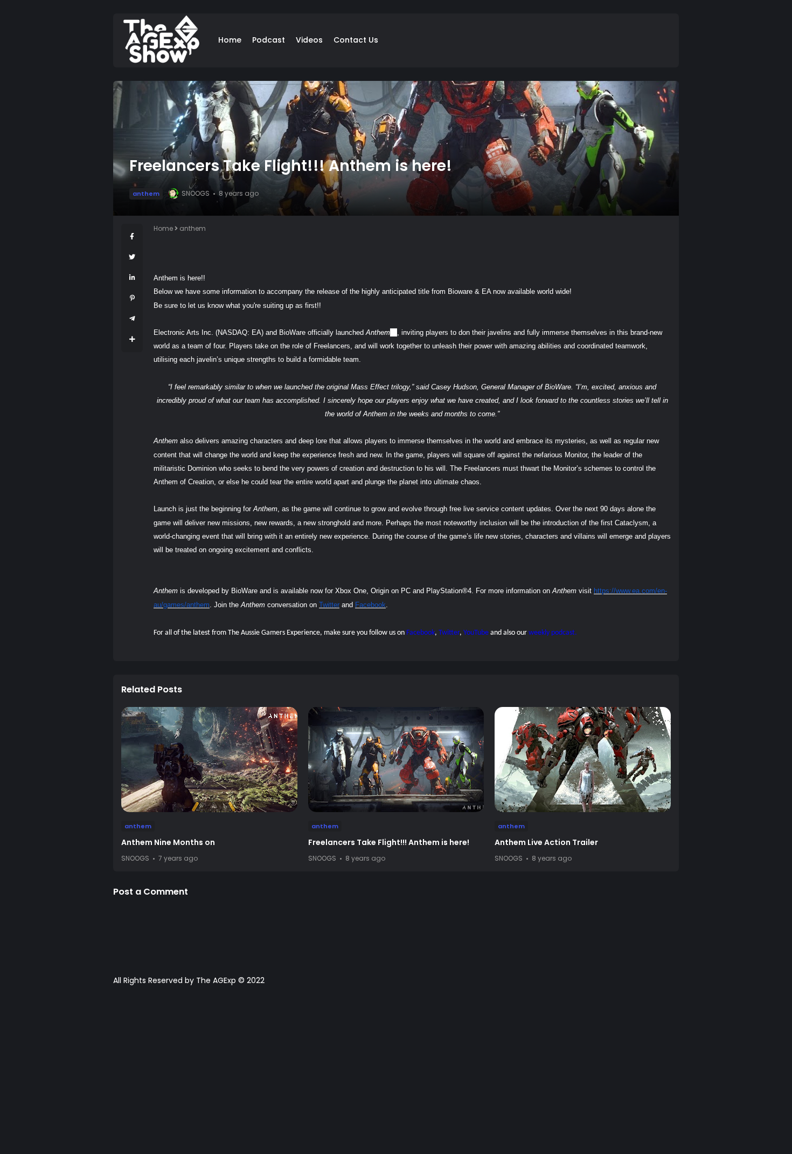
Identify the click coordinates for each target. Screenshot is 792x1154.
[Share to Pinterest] (132, 298)
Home (229, 40)
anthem (146, 193)
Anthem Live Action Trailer (546, 842)
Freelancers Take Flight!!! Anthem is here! (388, 842)
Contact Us (356, 40)
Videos (309, 40)
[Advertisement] (396, 1075)
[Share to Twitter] (132, 257)
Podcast (268, 40)
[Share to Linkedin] (132, 277)
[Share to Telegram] (132, 318)
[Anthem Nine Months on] (209, 759)
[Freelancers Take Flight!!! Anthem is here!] (396, 759)
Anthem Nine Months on (168, 842)
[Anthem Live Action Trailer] (583, 759)
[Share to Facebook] (132, 236)
